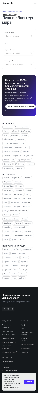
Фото (22, 164)
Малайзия (7, 198)
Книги (6, 135)
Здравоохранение (24, 160)
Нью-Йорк (15, 249)
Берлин (6, 262)
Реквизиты (24, 352)
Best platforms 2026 (27, 345)
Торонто (23, 262)
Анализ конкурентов (9, 342)
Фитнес (6, 160)
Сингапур (27, 178)
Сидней (6, 266)
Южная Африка (9, 186)
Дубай (14, 253)
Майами (15, 274)
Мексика (17, 198)
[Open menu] (35, 3)
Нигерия (16, 215)
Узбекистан (26, 202)
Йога (26, 147)
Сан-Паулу (7, 257)
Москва (14, 262)
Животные (19, 168)
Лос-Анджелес (27, 249)
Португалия (15, 202)
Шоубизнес (17, 156)
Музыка (24, 135)
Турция (6, 231)
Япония (6, 178)
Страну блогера (10, 50)
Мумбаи (15, 266)
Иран (5, 202)
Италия (22, 239)
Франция (29, 190)
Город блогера (9, 33)
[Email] (12, 309)
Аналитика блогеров (9, 335)
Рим (15, 270)
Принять (29, 382)
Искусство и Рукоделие (11, 152)
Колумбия (7, 227)
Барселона (7, 270)
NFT (16, 164)
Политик (30, 164)
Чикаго (6, 274)
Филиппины (18, 194)
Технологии (8, 147)
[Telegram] (4, 309)
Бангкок (6, 278)
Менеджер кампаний (9, 352)
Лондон (6, 249)
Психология (21, 139)
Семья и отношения (11, 143)
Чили (27, 194)
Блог (22, 329)
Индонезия (7, 182)
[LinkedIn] (8, 309)
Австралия (7, 206)
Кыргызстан (16, 178)
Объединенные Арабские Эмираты (16, 211)
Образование (8, 139)
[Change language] (12, 3)
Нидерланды (8, 190)
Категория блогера (11, 61)
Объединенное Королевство (22, 235)
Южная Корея (16, 231)
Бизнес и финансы (21, 127)
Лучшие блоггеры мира (15, 11)
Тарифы (23, 325)
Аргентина (27, 198)
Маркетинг (15, 135)
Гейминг (14, 131)
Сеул (14, 278)
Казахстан (26, 206)
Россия (20, 186)
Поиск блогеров (7, 331)
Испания (18, 182)
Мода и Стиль (29, 156)
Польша (6, 215)
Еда (13, 160)
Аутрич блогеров (8, 338)
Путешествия (8, 168)
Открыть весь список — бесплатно (19, 106)
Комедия (26, 152)
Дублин (21, 278)
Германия (28, 223)
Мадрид (22, 253)
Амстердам (24, 270)
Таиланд (18, 223)
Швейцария (8, 223)
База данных (25, 348)
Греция (14, 239)
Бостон (23, 274)
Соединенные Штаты (11, 219)
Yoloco (4, 11)
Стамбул (24, 257)
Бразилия (28, 231)
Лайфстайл (7, 164)
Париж (6, 253)
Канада (24, 219)
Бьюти (6, 131)
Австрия (17, 206)
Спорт (23, 143)
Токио (16, 257)
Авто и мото (8, 127)
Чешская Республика (21, 227)
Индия (6, 239)
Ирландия (7, 194)
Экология (18, 147)
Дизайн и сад (25, 131)
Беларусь (19, 190)
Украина (7, 235)
